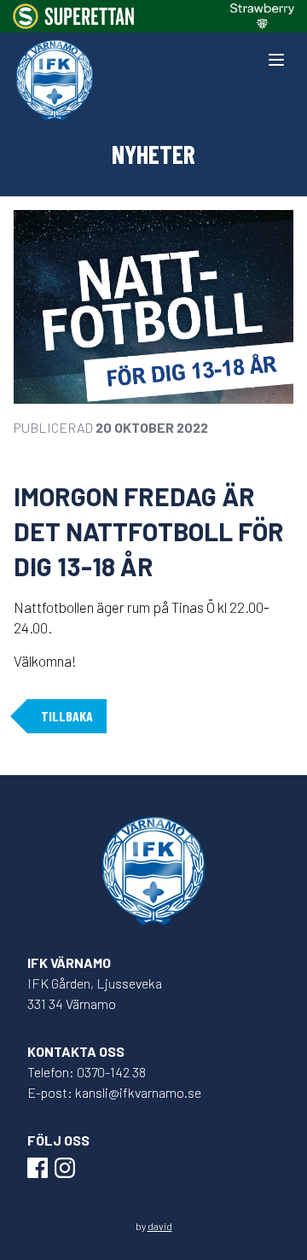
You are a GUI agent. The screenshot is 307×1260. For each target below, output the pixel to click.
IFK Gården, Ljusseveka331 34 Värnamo (94, 993)
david (160, 1226)
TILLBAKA (67, 716)
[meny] (276, 60)
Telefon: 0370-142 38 (86, 1072)
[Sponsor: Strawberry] (262, 16)
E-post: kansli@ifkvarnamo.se (114, 1092)
